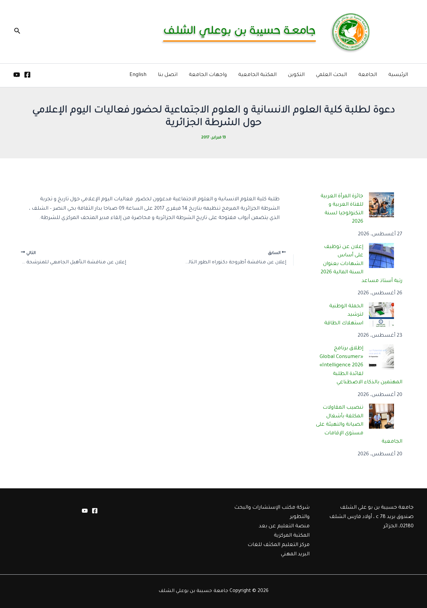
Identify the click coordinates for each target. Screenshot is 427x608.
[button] (16, 31)
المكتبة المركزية (292, 536)
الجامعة (367, 75)
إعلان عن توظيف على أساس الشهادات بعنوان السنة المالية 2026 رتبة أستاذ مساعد (362, 264)
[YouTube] (16, 74)
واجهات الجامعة (208, 75)
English (137, 75)
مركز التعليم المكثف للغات (279, 545)
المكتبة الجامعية (257, 75)
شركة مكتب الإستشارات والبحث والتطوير (272, 512)
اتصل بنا (167, 75)
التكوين (296, 75)
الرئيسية (398, 75)
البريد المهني (295, 554)
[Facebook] (27, 74)
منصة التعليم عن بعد (284, 526)
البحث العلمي (331, 75)
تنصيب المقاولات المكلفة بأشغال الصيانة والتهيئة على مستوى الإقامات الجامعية (359, 425)
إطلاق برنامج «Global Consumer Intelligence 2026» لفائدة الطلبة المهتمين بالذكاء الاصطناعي (361, 365)
